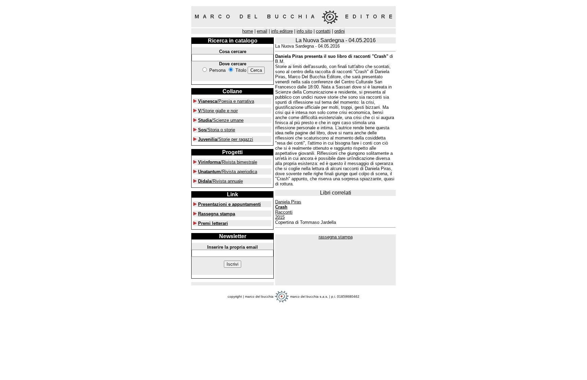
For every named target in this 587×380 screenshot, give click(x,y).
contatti (323, 31)
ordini (339, 31)
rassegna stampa (336, 236)
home (247, 31)
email (262, 31)
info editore (282, 31)
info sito (304, 31)
